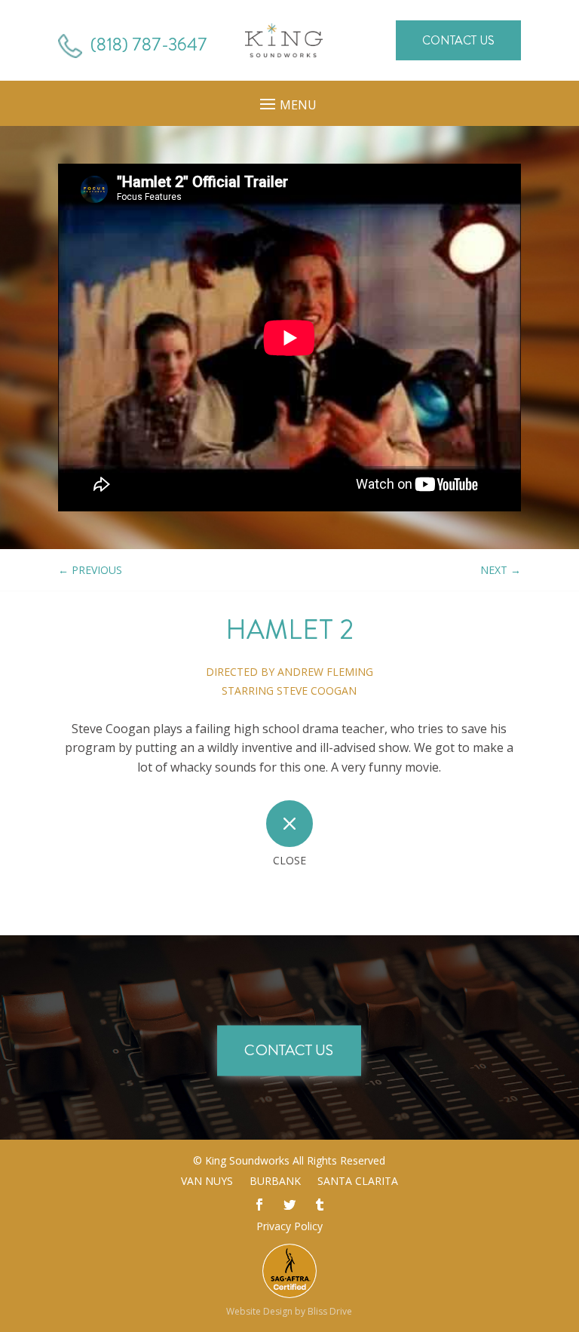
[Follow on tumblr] (320, 1204)
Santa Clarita (357, 1182)
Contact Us (458, 40)
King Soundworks (247, 1160)
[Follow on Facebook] (259, 1204)
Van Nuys (207, 1182)
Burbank (275, 1182)
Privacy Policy (289, 1226)
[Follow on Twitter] (289, 1204)
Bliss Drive (330, 1311)
